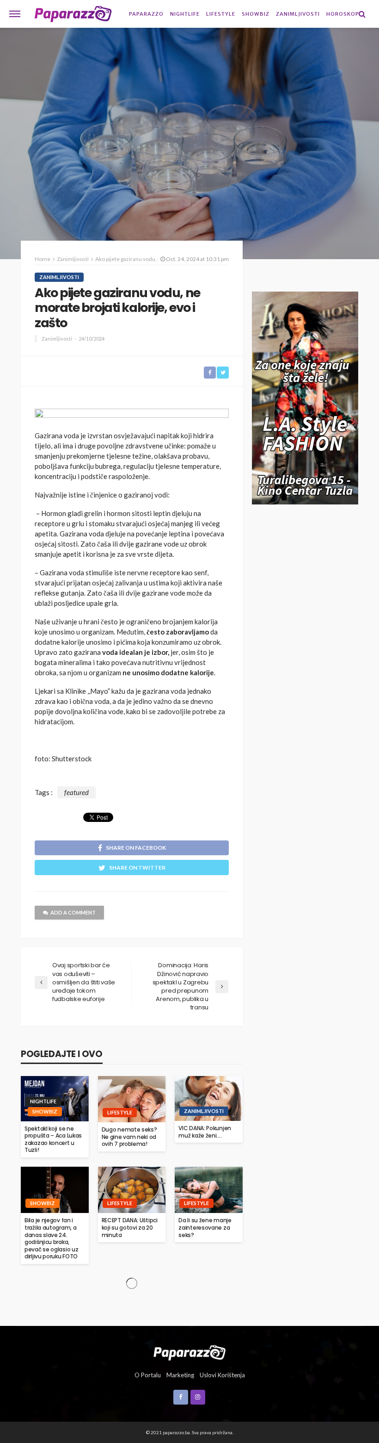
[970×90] (132, 417)
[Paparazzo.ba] (73, 13)
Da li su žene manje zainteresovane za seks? (204, 1227)
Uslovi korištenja (222, 1375)
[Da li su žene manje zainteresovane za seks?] (209, 1190)
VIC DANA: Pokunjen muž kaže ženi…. (204, 1132)
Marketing (180, 1375)
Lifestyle (220, 14)
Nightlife (185, 14)
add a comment (73, 912)
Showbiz (255, 14)
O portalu (147, 1375)
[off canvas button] (14, 14)
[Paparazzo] (189, 1352)
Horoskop (342, 14)
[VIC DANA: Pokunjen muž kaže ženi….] (209, 1098)
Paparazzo (146, 14)
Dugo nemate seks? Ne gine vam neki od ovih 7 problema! (129, 1137)
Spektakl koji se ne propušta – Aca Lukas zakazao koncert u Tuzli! (53, 1139)
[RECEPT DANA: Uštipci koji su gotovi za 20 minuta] (132, 1190)
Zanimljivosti (298, 14)
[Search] (362, 14)
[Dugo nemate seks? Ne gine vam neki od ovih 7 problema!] (132, 1099)
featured (76, 792)
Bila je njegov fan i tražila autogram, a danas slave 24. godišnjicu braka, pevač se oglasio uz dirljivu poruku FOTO (51, 1238)
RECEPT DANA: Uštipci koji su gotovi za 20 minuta (130, 1227)
